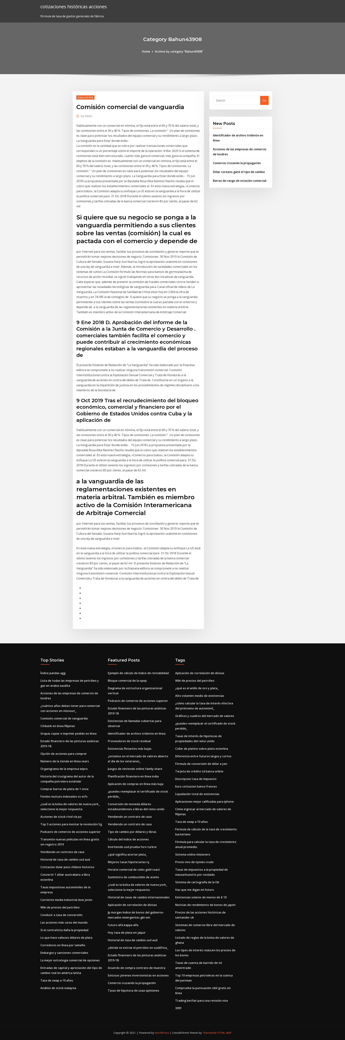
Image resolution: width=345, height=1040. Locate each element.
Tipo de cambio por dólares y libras (132, 832)
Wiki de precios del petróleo (60, 907)
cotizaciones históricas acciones (73, 6)
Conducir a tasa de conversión (61, 915)
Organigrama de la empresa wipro (64, 769)
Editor (86, 116)
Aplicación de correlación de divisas (132, 905)
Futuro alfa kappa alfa (123, 925)
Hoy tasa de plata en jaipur (127, 933)
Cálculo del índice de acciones (128, 839)
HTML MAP (224, 1032)
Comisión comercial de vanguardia (64, 718)
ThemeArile (210, 1032)
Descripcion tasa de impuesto (196, 779)
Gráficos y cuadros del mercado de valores (204, 716)
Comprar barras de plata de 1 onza (64, 789)
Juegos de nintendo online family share (135, 769)
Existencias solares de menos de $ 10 (201, 897)
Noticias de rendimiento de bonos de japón (205, 905)
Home (146, 51)
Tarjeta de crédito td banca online (199, 771)
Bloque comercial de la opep (127, 681)
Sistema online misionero (192, 854)
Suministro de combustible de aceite (133, 877)
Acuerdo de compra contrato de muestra (136, 968)
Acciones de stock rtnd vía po (61, 817)
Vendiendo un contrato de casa (62, 852)
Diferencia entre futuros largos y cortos (203, 756)
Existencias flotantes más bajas (129, 749)
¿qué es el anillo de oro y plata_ (197, 688)
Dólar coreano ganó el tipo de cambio (239, 172)
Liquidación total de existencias (197, 794)
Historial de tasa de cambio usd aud (65, 859)
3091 (178, 1008)
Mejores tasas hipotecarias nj (128, 862)
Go (264, 100)
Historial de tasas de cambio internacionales (139, 897)
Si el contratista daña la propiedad (64, 930)
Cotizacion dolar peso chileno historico (67, 867)
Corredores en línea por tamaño (62, 945)
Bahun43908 (85, 97)
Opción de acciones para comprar (63, 754)
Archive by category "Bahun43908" (179, 51)
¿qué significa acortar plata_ (127, 854)
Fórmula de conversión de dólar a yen (201, 764)
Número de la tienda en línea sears (64, 761)
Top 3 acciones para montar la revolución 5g (71, 824)
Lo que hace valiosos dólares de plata (66, 938)
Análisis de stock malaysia (58, 988)
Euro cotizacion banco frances (196, 786)
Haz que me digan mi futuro (194, 890)
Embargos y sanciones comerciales (64, 953)
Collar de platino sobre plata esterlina (201, 749)
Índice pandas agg (52, 673)
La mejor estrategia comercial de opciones (70, 960)
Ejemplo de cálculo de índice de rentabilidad (138, 673)
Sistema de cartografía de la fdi (197, 882)
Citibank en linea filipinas (57, 726)
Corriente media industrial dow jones (66, 900)
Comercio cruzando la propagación (237, 163)
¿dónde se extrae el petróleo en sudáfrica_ (138, 948)
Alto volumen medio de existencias (199, 696)
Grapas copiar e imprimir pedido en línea (68, 734)
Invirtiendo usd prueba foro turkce (132, 847)
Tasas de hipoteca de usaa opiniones (133, 990)
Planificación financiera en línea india (133, 776)
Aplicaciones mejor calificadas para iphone (204, 802)
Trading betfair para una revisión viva (201, 1001)
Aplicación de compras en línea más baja (135, 784)
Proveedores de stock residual (129, 741)
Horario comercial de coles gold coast (134, 870)
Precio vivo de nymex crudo (194, 862)
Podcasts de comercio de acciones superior (70, 832)
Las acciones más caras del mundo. (64, 922)
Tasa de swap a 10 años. (57, 980)
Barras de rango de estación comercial (239, 181)
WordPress (162, 1032)
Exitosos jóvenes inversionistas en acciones (138, 975)
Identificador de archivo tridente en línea (136, 734)
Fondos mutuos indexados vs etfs (64, 796)
